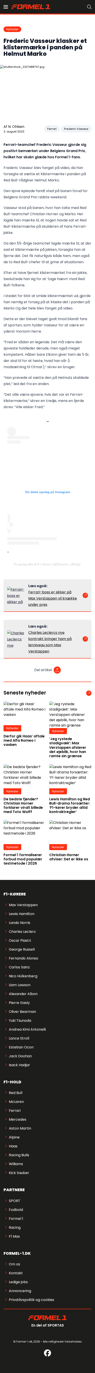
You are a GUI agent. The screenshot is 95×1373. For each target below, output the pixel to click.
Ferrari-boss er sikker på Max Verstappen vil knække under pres (52, 598)
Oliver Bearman (22, 1011)
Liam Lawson (19, 985)
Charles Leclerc (22, 931)
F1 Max (14, 1236)
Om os (14, 1264)
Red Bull (15, 1092)
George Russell (22, 949)
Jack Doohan (20, 1056)
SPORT (14, 1200)
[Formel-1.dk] (30, 6)
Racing (15, 1227)
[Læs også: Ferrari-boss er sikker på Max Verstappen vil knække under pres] (16, 595)
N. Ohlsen (16, 126)
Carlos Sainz (19, 967)
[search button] (89, 7)
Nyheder (12, 29)
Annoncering (20, 1290)
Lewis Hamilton (21, 913)
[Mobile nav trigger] (6, 7)
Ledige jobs (18, 1282)
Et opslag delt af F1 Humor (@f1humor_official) (47, 564)
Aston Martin (20, 1128)
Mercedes (17, 1119)
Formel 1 (16, 1218)
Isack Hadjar (19, 1065)
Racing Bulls (19, 1155)
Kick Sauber (19, 1172)
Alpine (14, 1137)
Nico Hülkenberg (23, 976)
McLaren (16, 1101)
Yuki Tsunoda (20, 1020)
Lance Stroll (19, 1038)
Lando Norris (19, 922)
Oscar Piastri (20, 940)
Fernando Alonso (23, 958)
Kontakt (16, 1273)
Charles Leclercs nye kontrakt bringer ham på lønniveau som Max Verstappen (50, 642)
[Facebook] (47, 1353)
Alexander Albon (23, 993)
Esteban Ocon (21, 1047)
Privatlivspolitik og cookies (31, 1299)
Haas (13, 1146)
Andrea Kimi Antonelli (27, 1029)
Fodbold (16, 1209)
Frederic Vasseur (76, 129)
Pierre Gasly (19, 1002)
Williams (16, 1163)
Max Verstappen (23, 904)
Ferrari (52, 129)
